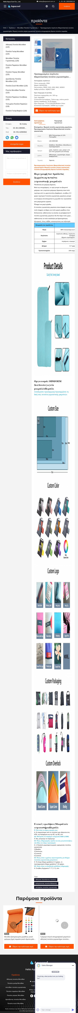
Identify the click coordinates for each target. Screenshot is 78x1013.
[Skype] (7, 137)
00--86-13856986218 (68, 1)
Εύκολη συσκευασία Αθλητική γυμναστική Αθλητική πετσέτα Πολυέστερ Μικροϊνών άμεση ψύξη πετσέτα (55, 938)
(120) (12, 59)
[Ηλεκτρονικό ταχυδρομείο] (16, 137)
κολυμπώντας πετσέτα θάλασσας (46, 883)
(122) (13, 80)
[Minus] (73, 965)
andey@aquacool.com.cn (47, 1)
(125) (15, 73)
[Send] (73, 1010)
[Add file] (37, 1010)
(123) (16, 46)
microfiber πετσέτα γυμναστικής (27, 28)
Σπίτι (4, 28)
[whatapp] (12, 138)
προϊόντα (12, 28)
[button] (13, 925)
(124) (15, 53)
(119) (17, 86)
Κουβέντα (67, 6)
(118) (16, 111)
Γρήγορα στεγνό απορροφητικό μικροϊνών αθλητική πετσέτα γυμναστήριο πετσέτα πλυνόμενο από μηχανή (19, 938)
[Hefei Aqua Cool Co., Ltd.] (14, 6)
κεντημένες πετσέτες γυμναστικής (46, 887)
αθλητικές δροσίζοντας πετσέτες (46, 879)
